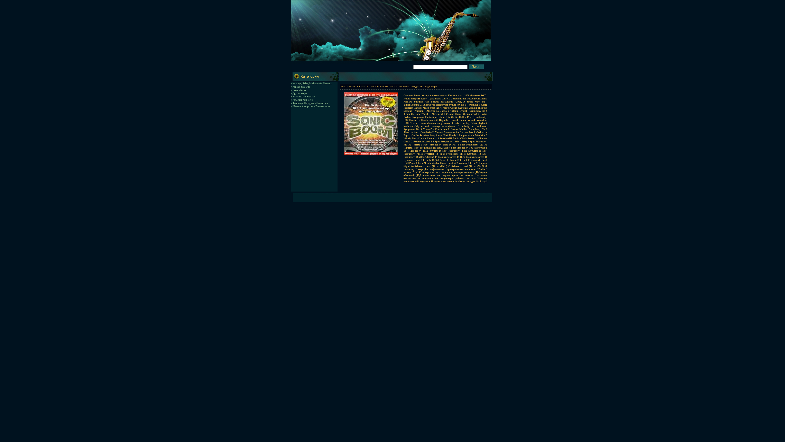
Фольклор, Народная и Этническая (310, 103)
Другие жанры (300, 93)
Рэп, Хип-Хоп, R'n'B (303, 99)
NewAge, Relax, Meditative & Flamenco (312, 83)
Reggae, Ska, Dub (301, 86)
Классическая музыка (304, 96)
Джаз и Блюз (299, 90)
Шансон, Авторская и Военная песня (311, 106)
